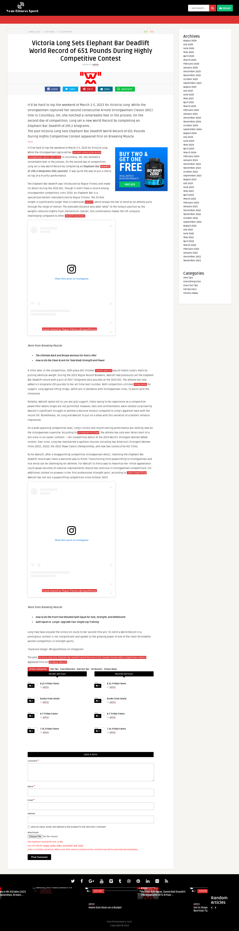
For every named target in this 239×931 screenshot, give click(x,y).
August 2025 (189, 86)
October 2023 (190, 171)
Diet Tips (54, 669)
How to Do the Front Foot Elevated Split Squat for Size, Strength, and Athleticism (80, 617)
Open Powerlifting (136, 472)
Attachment (33, 832)
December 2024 (192, 117)
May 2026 (188, 52)
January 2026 (190, 67)
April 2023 (188, 194)
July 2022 (188, 229)
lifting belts (140, 384)
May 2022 (188, 237)
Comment (33, 760)
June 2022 (188, 233)
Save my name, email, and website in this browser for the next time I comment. (68, 827)
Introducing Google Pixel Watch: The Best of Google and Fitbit (181, 909)
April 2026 (188, 56)
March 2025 (189, 106)
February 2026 (191, 63)
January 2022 (190, 252)
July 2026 (188, 44)
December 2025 (192, 71)
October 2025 (190, 79)
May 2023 (188, 191)
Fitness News (110, 669)
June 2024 (188, 140)
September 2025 (192, 83)
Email (31, 800)
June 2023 (188, 187)
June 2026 (188, 48)
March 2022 (189, 245)
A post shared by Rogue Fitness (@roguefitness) (69, 329)
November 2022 (192, 214)
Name (31, 786)
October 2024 (190, 125)
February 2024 (191, 156)
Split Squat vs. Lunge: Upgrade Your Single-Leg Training (67, 621)
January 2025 (190, 113)
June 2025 (188, 94)
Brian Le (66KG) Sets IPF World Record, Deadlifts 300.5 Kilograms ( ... (77, 893)
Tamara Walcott (104, 370)
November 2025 (192, 75)
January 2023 (190, 206)
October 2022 (190, 218)
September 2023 (192, 175)
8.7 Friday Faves (49, 713)
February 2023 (191, 202)
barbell (89, 202)
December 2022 (192, 210)
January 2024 (190, 160)
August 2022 (189, 225)
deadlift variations (75, 216)
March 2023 (189, 198)
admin (96, 64)
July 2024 (188, 137)
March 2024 (189, 152)
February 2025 (191, 110)
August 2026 (190, 40)
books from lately (50, 698)
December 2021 (192, 256)
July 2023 (188, 183)
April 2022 (188, 241)
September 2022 (192, 221)
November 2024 (192, 121)
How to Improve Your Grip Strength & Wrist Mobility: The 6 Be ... (129, 909)
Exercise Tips (83, 669)
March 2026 (189, 59)
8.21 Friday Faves (49, 683)
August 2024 (190, 133)
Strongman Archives (88, 432)
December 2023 (192, 164)
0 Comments (66, 32)
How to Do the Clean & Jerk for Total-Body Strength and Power (70, 360)
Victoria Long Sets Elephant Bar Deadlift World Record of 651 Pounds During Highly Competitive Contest (92, 657)
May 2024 (188, 144)
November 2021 (192, 260)
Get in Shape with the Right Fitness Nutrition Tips (23, 909)
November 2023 (192, 167)
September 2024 (192, 129)
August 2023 (189, 179)
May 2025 (188, 98)
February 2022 (191, 248)
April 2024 (188, 148)
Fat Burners (96, 669)
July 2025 (188, 90)
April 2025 (188, 102)
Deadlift (105, 166)
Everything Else (67, 669)
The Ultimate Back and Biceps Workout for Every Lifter (66, 355)
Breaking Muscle (57, 662)
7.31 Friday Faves (49, 728)
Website (31, 813)
